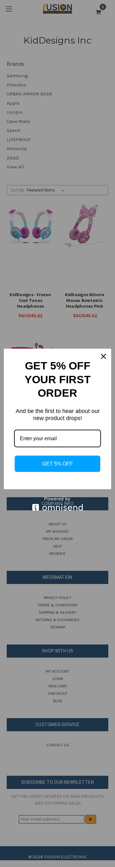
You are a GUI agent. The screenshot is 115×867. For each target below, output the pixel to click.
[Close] (103, 356)
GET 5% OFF (57, 463)
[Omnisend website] (57, 503)
